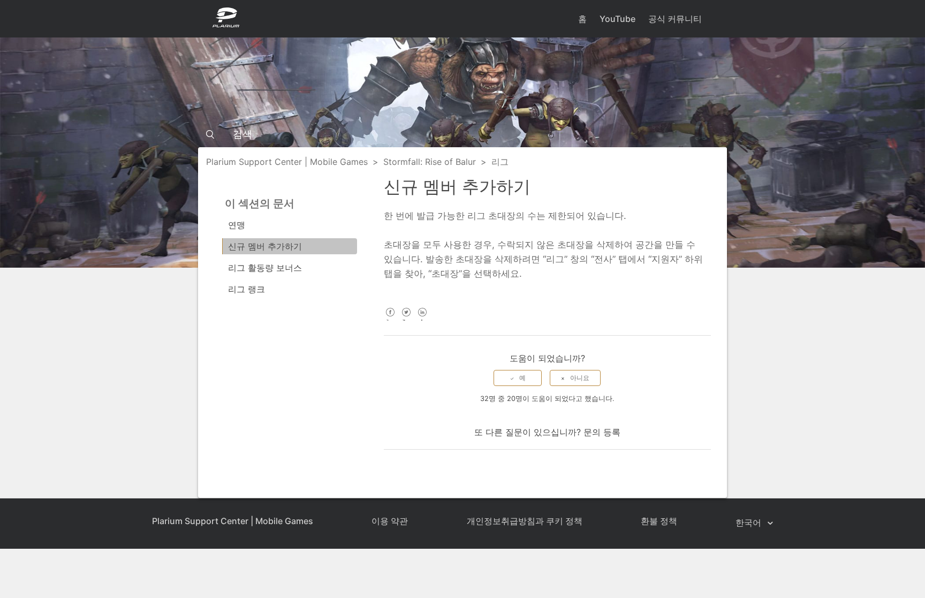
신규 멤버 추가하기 (265, 246)
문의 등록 (601, 432)
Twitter (406, 319)
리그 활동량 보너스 (265, 267)
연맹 (236, 224)
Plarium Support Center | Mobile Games (287, 161)
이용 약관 (389, 521)
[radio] (518, 378)
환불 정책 (659, 521)
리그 (500, 161)
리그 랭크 (246, 289)
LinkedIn (422, 319)
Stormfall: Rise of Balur (429, 161)
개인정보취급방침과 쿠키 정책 (524, 521)
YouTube (617, 18)
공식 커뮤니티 (675, 18)
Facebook (390, 319)
